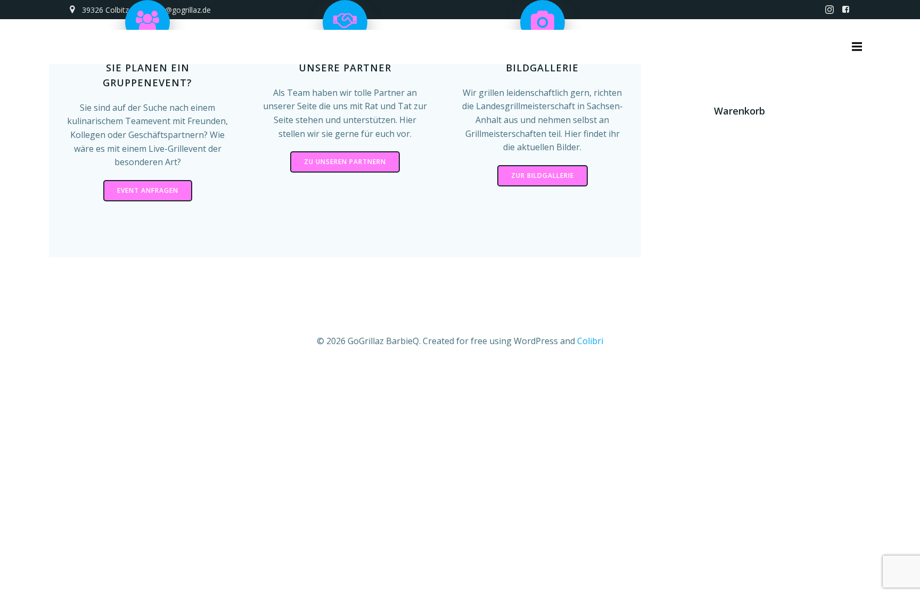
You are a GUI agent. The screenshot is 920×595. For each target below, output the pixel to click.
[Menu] (856, 47)
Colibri (590, 341)
